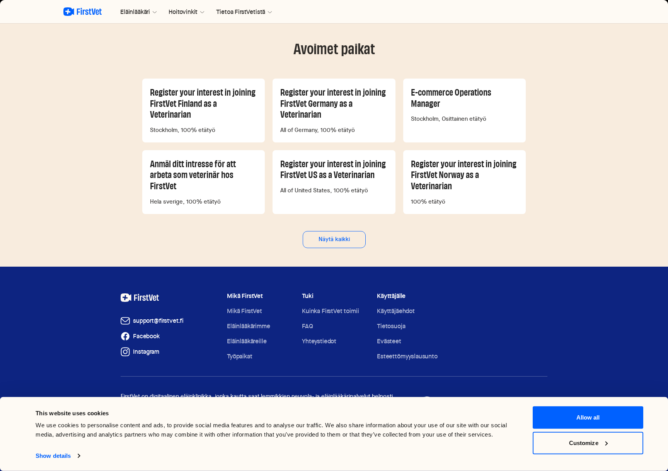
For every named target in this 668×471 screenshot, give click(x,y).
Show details (53, 455)
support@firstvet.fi (158, 321)
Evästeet (389, 341)
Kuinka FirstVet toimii (330, 311)
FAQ (307, 326)
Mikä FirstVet (244, 311)
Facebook (146, 336)
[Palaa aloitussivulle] (82, 11)
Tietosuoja (391, 326)
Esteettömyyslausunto (407, 356)
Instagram (146, 352)
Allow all (588, 417)
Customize (583, 442)
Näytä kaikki (334, 239)
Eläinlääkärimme (248, 326)
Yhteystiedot (319, 341)
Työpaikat (239, 356)
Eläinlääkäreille (246, 341)
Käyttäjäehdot (396, 311)
